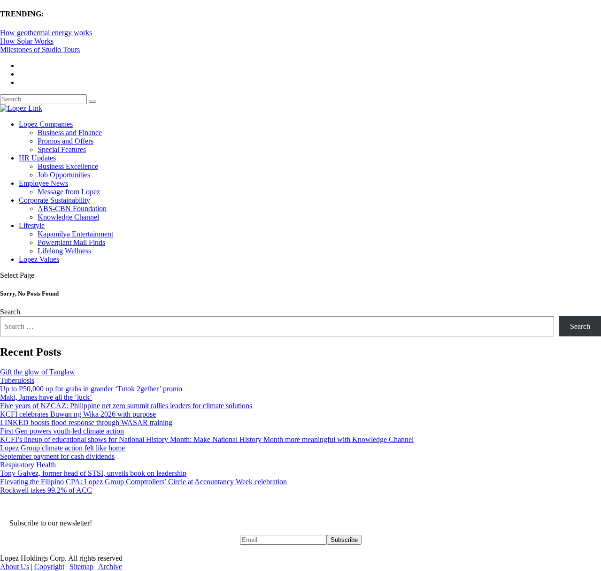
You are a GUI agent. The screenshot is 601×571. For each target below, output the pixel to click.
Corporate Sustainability (54, 200)
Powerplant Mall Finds (71, 242)
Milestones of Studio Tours (40, 49)
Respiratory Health (28, 465)
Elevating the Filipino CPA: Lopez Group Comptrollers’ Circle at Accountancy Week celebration (143, 482)
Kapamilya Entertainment (75, 234)
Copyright (49, 567)
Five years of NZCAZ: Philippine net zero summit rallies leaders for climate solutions (126, 406)
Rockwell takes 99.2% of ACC (46, 490)
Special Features (62, 149)
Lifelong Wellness (64, 251)
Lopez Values (39, 259)
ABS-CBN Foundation (72, 209)
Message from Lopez (69, 192)
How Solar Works (27, 41)
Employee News (43, 183)
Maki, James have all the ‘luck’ (46, 397)
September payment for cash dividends (57, 456)
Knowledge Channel (68, 217)
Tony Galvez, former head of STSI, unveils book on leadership (93, 473)
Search (10, 312)
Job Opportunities (64, 175)
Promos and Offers (65, 141)
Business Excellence (68, 166)
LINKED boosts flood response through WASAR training (86, 422)
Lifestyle (32, 225)
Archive (110, 567)
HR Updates (37, 158)
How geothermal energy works (46, 33)
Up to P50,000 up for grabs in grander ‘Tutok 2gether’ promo (91, 389)
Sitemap (81, 567)
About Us (14, 567)
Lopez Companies (46, 124)
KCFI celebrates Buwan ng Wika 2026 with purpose (78, 414)
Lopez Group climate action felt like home (62, 448)
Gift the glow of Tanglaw (37, 372)
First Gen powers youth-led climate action (62, 431)
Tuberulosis (17, 380)
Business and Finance (70, 133)
